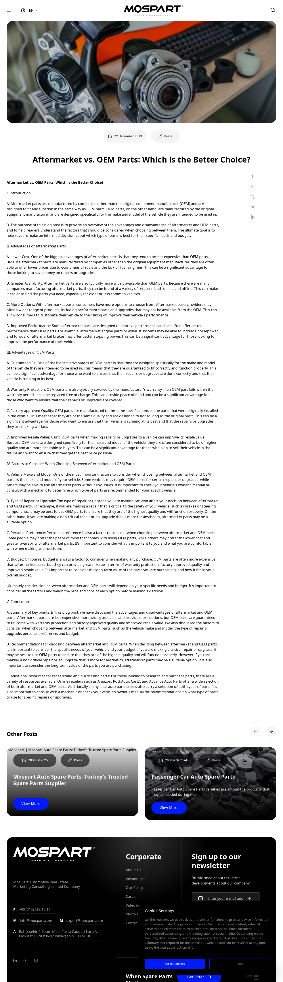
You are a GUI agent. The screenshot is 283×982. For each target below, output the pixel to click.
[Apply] (249, 898)
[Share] (252, 176)
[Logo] (153, 10)
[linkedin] (15, 960)
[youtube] (25, 960)
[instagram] (36, 960)
